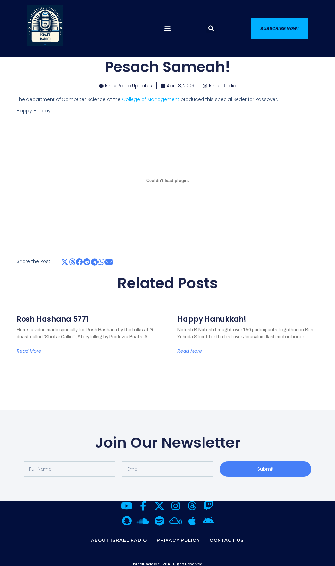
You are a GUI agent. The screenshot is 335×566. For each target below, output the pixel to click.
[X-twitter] (159, 506)
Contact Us (227, 540)
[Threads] (192, 506)
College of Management (150, 99)
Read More (29, 351)
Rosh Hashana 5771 (53, 319)
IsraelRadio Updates (128, 85)
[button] (167, 28)
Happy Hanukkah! (211, 319)
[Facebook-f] (143, 506)
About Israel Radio (119, 540)
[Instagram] (176, 506)
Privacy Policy (178, 540)
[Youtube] (127, 506)
